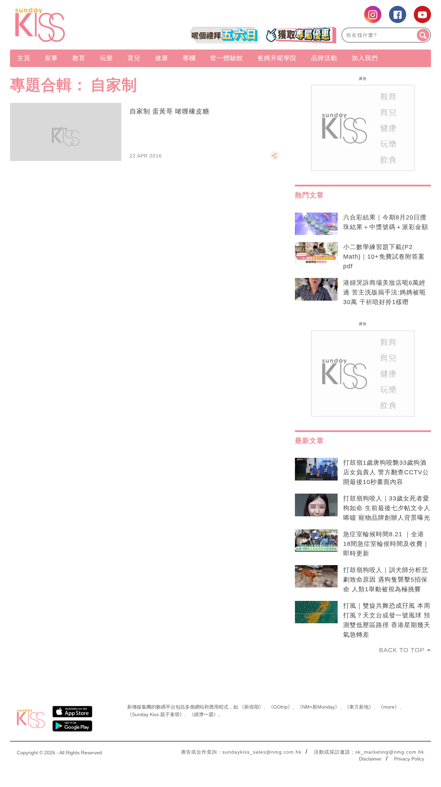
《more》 (388, 707)
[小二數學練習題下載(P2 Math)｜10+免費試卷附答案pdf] (316, 253)
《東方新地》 (359, 707)
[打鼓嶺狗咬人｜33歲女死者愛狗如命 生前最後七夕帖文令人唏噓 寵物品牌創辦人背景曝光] (316, 505)
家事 (51, 58)
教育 (78, 58)
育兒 (134, 58)
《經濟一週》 (203, 714)
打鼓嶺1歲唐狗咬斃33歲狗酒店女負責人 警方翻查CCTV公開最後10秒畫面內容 (386, 472)
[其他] (274, 158)
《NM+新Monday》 (318, 707)
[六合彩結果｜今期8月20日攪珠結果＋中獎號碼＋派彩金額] (316, 224)
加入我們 (365, 58)
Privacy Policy (409, 759)
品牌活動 (324, 58)
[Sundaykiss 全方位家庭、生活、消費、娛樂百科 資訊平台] (73, 25)
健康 (161, 58)
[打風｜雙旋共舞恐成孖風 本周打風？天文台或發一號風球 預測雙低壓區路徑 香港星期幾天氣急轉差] (316, 612)
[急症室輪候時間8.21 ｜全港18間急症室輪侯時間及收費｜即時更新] (316, 540)
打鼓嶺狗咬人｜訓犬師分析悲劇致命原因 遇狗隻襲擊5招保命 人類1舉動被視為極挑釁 (385, 580)
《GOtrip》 (280, 707)
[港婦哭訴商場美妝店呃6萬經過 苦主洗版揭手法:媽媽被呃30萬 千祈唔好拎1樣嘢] (316, 289)
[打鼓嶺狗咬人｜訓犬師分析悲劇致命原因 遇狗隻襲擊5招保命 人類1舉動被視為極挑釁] (316, 576)
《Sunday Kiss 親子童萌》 (155, 714)
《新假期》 (251, 707)
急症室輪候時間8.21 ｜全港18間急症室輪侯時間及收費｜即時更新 (386, 544)
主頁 (23, 58)
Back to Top (401, 650)
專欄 (189, 58)
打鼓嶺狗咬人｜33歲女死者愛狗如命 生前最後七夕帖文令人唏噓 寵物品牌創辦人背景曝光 (386, 508)
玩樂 (106, 58)
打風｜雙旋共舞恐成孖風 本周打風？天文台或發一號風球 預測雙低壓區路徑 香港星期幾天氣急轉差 (386, 620)
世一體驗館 (226, 58)
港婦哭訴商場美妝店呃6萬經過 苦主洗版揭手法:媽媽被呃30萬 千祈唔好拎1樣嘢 (384, 292)
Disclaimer (370, 759)
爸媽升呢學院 (277, 58)
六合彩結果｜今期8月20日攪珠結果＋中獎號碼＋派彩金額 (385, 222)
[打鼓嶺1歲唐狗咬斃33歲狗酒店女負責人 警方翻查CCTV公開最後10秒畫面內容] (316, 469)
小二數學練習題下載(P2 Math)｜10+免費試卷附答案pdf (384, 257)
